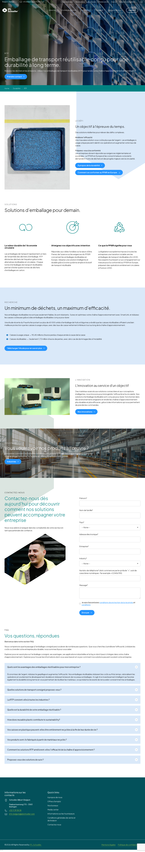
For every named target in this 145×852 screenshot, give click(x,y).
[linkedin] (141, 1)
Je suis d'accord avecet (108, 603)
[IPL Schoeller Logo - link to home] (10, 10)
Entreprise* (84, 546)
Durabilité (16, 88)
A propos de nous (54, 797)
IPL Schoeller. (36, 844)
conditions (86, 605)
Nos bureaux (80, 2)
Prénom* (83, 498)
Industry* (83, 558)
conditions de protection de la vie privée (116, 602)
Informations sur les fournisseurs (61, 813)
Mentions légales (108, 844)
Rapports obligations (127, 2)
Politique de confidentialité (129, 844)
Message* (83, 585)
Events (113, 2)
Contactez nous (54, 824)
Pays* (81, 522)
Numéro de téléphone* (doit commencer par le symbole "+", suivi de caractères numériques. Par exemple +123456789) (108, 571)
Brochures (92, 2)
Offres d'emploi (67, 2)
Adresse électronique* (88, 534)
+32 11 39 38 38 (15, 810)
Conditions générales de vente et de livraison (61, 819)
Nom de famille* (86, 510)
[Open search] (141, 10)
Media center (104, 2)
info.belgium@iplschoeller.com (33, 2)
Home (7, 88)
